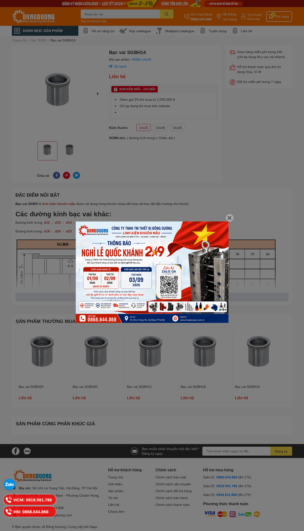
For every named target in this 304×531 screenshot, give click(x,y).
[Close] (229, 218)
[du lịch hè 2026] (152, 272)
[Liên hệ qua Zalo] (9, 485)
